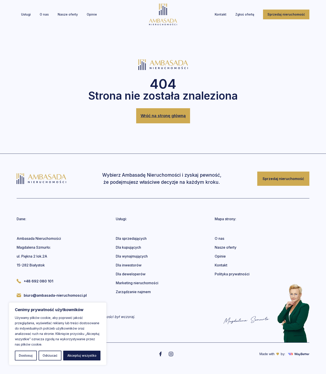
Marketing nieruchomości (137, 283)
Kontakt (221, 265)
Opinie (220, 256)
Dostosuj (26, 355)
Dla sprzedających (131, 238)
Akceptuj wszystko (81, 355)
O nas (219, 238)
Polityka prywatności (232, 274)
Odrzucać (50, 355)
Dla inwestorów (128, 265)
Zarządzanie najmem (133, 292)
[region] (57, 333)
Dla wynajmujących (132, 256)
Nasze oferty (225, 247)
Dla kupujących (128, 247)
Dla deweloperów (130, 274)
